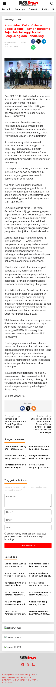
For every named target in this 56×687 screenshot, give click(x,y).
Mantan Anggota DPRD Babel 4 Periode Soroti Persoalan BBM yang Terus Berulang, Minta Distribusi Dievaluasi (15, 603)
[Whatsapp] (33, 47)
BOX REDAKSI (8, 682)
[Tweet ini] (38, 41)
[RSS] (33, 408)
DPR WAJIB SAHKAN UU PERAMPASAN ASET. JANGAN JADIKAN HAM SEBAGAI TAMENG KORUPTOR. (40, 593)
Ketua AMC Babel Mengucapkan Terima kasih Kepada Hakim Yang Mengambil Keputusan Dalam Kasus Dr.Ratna (39, 466)
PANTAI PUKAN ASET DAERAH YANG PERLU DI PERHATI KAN (39, 612)
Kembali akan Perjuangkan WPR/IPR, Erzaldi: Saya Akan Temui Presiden (15, 421)
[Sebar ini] (33, 41)
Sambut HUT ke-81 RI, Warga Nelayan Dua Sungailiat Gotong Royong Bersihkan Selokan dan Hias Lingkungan (15, 456)
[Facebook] (22, 408)
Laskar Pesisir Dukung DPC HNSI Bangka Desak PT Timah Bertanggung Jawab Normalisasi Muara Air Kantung (15, 447)
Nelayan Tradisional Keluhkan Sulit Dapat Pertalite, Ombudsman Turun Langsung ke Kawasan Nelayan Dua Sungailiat (40, 456)
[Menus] (4, 3)
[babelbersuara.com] (29, 3)
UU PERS (32, 680)
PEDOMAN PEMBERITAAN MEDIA (16, 677)
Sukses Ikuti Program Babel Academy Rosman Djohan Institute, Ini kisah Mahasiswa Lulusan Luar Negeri (41, 424)
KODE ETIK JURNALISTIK (13, 680)
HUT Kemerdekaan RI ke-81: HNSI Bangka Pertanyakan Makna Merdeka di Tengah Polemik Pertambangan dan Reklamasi (39, 447)
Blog (6, 46)
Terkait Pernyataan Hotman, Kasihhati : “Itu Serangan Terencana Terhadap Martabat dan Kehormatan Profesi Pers (14, 593)
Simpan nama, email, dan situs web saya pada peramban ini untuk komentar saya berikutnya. (25, 536)
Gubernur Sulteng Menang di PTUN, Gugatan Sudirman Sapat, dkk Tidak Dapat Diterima (38, 603)
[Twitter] (28, 408)
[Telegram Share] (44, 41)
